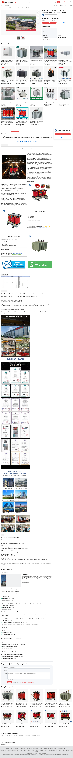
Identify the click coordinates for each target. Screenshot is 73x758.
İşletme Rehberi (60, 748)
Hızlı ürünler (40, 748)
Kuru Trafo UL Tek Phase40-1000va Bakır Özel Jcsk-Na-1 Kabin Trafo (50, 81)
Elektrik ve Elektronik (9, 7)
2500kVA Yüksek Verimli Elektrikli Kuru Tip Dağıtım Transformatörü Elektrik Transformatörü (50, 61)
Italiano (37, 750)
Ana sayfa (2, 7)
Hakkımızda (7, 748)
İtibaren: (5, 667)
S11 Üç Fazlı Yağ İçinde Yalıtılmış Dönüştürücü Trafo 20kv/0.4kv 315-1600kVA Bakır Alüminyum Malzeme (22, 81)
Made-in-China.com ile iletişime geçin (32, 748)
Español (25, 750)
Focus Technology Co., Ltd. (36, 753)
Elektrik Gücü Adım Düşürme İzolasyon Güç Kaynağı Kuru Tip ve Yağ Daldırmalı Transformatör (36, 122)
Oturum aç (70, 2)
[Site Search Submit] (58, 2)
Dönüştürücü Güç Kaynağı (52, 739)
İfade (11, 748)
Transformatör (27, 7)
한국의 (46, 750)
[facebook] (64, 748)
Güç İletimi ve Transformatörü (18, 7)
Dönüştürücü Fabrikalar (28, 739)
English (6, 750)
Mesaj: (6, 673)
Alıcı (55, 5)
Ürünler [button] (18, 2)
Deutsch (28, 750)
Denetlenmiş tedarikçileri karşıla (48, 748)
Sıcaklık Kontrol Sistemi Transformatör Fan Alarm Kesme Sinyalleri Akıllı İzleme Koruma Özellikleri (51, 704)
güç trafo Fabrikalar (5, 739)
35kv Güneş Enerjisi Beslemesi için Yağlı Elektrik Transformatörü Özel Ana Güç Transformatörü (64, 81)
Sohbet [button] (65, 22)
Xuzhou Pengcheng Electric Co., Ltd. (51, 14)
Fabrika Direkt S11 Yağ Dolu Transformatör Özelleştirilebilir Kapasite (65, 61)
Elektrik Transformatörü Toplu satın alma (8, 742)
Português (32, 750)
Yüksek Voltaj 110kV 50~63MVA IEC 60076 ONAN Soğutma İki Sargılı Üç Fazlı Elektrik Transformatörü (22, 102)
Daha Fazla (3, 744)
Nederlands (53, 750)
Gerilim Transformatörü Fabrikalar (16, 739)
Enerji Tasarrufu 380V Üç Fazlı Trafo (36, 60)
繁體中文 (13, 750)
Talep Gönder (49, 22)
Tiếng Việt (67, 750)
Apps (65, 5)
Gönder (9, 682)
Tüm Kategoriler (5, 5)
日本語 (17, 750)
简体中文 (9, 750)
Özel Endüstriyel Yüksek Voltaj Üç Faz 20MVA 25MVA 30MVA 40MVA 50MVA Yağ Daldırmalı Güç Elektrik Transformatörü (36, 81)
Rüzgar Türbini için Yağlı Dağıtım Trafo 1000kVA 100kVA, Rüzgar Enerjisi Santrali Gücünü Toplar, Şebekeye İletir (7, 704)
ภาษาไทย (60, 750)
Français (21, 750)
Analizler (56, 748)
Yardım (61, 5)
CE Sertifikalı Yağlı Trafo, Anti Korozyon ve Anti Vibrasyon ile (7, 81)
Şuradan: (5, 670)
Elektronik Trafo (61, 739)
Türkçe (64, 750)
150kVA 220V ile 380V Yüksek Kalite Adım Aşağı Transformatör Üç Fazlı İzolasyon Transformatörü (7, 61)
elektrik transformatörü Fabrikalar (40, 739)
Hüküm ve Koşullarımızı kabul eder (61, 754)
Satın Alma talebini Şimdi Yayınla (28, 682)
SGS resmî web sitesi (23, 570)
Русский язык (41, 750)
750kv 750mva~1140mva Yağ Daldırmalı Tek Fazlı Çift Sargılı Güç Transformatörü (64, 102)
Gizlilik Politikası (23, 748)
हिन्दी (56, 750)
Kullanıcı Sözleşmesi (16, 748)
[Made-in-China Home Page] (7, 2)
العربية (49, 750)
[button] (55, 2)
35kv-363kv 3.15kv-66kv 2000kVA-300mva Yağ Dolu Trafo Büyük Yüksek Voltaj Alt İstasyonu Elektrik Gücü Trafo (22, 61)
